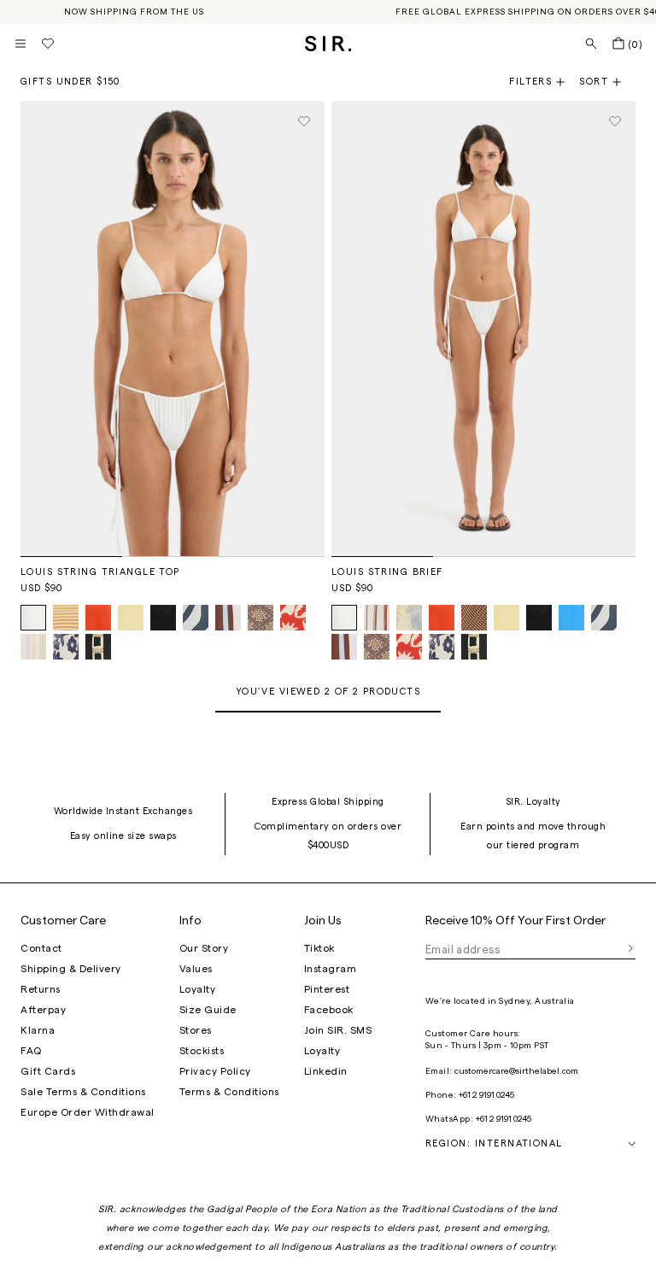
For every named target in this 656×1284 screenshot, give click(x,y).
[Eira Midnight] (66, 647)
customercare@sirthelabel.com (516, 1071)
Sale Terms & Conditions (83, 1092)
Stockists (202, 1051)
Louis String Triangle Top (100, 572)
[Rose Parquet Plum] (260, 617)
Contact (41, 948)
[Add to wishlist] (304, 121)
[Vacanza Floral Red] (293, 617)
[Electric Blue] (571, 617)
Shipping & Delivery (70, 969)
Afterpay (43, 1010)
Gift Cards (47, 1071)
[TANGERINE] (98, 617)
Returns (40, 989)
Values (196, 969)
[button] (607, 82)
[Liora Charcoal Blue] (195, 617)
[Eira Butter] (409, 617)
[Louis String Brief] (483, 329)
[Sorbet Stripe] (66, 617)
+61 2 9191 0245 (486, 1095)
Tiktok (319, 948)
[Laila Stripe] (377, 617)
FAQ (31, 1051)
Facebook (329, 1010)
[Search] (591, 43)
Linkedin (326, 1071)
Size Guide (208, 1010)
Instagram (330, 969)
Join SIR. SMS (338, 1030)
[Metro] (228, 617)
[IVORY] (33, 617)
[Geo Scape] (98, 647)
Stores (195, 1030)
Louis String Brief (387, 572)
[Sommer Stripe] (33, 647)
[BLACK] (163, 617)
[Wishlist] (48, 43)
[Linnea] (474, 617)
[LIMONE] (131, 617)
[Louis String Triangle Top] (172, 329)
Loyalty (197, 989)
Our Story (204, 948)
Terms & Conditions (229, 1092)
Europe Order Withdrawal (87, 1112)
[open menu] (20, 43)
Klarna (37, 1030)
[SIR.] (328, 43)
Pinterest (327, 989)
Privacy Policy (215, 1071)
